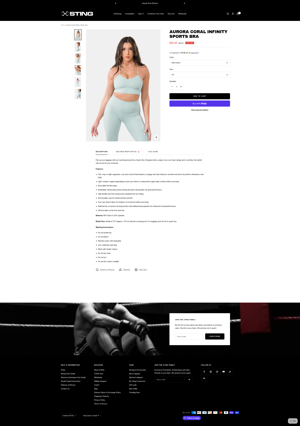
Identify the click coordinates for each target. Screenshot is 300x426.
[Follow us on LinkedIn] (204, 378)
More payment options (199, 110)
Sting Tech (143, 270)
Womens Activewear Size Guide (73, 377)
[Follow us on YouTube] (223, 371)
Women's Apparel (136, 377)
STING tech (98, 374)
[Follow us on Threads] (210, 371)
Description (101, 152)
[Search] (228, 14)
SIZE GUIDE (153, 152)
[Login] (233, 14)
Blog (96, 389)
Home (63, 25)
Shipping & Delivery (101, 396)
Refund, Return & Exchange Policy (107, 392)
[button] (199, 53)
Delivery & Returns (107, 270)
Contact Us (65, 389)
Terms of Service (100, 404)
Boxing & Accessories (137, 370)
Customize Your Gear (155, 14)
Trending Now (134, 392)
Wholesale (182, 14)
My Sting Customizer (137, 381)
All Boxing (117, 14)
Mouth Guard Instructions (70, 381)
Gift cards (133, 385)
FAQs (63, 370)
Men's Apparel (134, 374)
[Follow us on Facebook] (204, 371)
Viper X (141, 14)
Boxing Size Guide (68, 374)
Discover (171, 14)
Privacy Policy (99, 400)
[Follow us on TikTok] (230, 371)
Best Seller (133, 389)
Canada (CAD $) (67, 415)
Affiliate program (100, 381)
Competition (129, 14)
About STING (99, 370)
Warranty (126, 270)
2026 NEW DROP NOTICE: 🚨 (128, 152)
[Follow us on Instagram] (217, 371)
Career (96, 385)
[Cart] (238, 14)
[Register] (189, 379)
